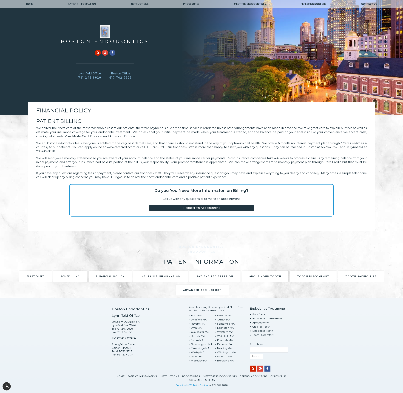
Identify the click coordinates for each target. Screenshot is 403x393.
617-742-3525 (330, 147)
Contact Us (369, 4)
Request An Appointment (201, 208)
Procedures (191, 4)
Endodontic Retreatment (267, 318)
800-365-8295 (155, 147)
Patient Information (82, 4)
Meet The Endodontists (250, 4)
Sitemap (210, 379)
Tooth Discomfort (262, 334)
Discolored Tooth (262, 330)
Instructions (139, 4)
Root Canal (259, 314)
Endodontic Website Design (192, 385)
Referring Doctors (313, 4)
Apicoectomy (260, 322)
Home (29, 4)
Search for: (257, 344)
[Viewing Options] (6, 386)
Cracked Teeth (261, 326)
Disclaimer (194, 379)
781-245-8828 (45, 151)
